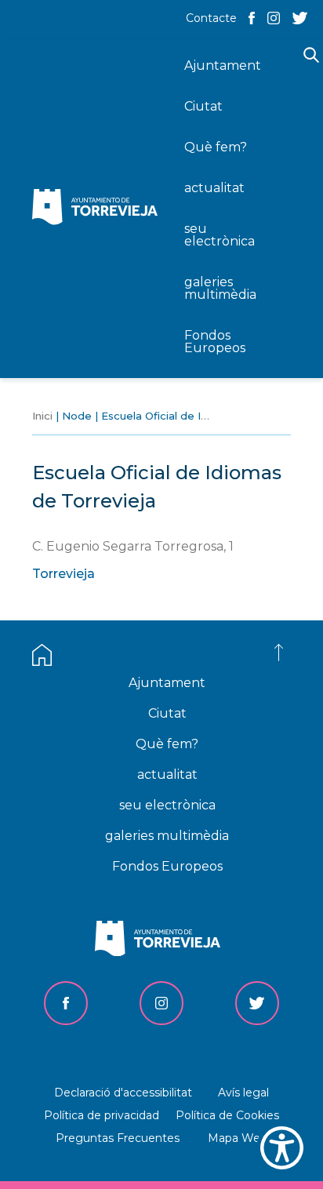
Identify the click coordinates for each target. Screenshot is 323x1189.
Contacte (211, 18)
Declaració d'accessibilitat (123, 1092)
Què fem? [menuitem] (215, 147)
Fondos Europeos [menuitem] (214, 341)
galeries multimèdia (167, 835)
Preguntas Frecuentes (118, 1138)
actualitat (167, 774)
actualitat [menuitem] (214, 187)
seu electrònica (167, 805)
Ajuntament (167, 682)
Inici (42, 415)
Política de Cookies (227, 1115)
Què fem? (167, 743)
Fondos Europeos (167, 866)
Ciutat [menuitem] (203, 106)
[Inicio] (98, 208)
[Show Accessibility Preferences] (281, 1147)
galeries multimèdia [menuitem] (220, 288)
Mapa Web (237, 1138)
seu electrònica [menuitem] (219, 235)
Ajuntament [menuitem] (222, 65)
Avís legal (243, 1092)
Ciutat (167, 713)
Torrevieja (63, 573)
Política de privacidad (101, 1115)
